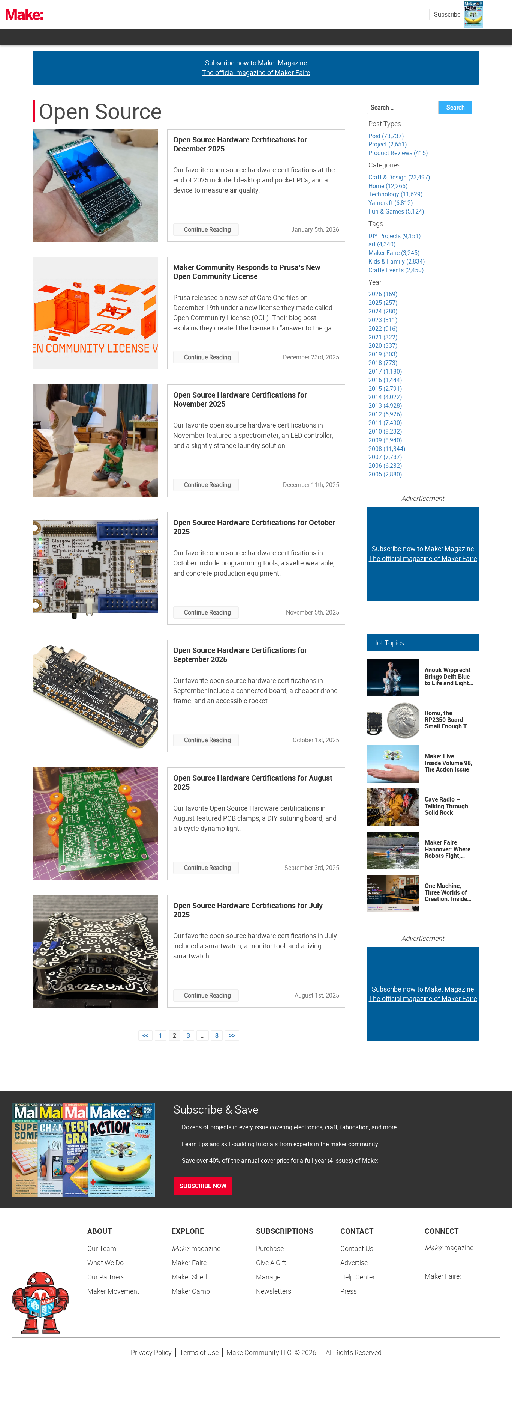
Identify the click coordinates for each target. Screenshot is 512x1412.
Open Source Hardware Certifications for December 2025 (240, 144)
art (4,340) (382, 244)
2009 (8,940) (385, 440)
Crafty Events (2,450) (396, 270)
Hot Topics (388, 642)
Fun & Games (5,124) (396, 211)
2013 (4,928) (385, 405)
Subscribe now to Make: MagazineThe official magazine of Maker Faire (256, 67)
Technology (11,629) (395, 194)
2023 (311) (383, 320)
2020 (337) (383, 345)
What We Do (105, 1262)
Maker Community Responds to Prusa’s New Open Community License (246, 271)
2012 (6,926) (385, 414)
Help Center (357, 1276)
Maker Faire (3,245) (394, 253)
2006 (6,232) (385, 465)
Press (348, 1291)
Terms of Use (199, 1352)
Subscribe (447, 14)
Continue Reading (207, 229)
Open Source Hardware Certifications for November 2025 (240, 399)
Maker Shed (189, 1276)
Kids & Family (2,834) (396, 261)
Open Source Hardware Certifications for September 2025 (240, 654)
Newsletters (273, 1291)
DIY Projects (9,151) (394, 236)
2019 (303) (383, 354)
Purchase (270, 1248)
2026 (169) (383, 294)
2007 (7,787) (385, 457)
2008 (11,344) (387, 449)
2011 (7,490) (385, 423)
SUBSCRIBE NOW (203, 1186)
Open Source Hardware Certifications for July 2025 (248, 909)
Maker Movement (113, 1291)
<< (145, 1035)
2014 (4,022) (385, 397)
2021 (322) (383, 337)
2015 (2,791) (385, 388)
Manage (268, 1276)
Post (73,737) (386, 136)
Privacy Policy (151, 1352)
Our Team (101, 1248)
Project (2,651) (387, 144)
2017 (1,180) (385, 371)
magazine (196, 1248)
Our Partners (105, 1276)
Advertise (354, 1262)
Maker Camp (191, 1291)
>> (232, 1035)
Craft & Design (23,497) (399, 177)
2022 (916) (383, 328)
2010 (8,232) (385, 431)
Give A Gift (271, 1262)
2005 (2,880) (385, 474)
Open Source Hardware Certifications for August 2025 (252, 782)
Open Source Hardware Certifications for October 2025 (254, 526)
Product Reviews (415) (398, 153)
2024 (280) (383, 311)
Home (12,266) (388, 186)
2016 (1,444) (385, 380)
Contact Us (356, 1248)
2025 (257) (383, 302)
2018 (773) (383, 363)
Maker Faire (189, 1262)
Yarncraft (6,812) (390, 203)
